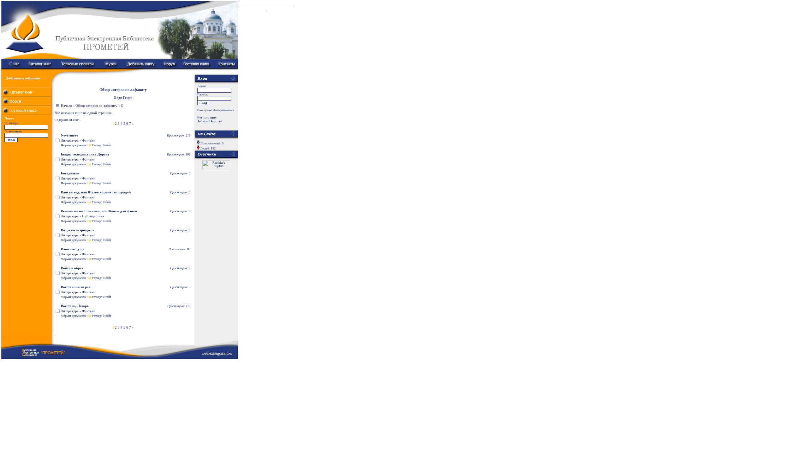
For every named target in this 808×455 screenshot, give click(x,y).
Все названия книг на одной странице (83, 113)
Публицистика (93, 216)
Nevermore (69, 135)
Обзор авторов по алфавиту (96, 105)
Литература (70, 140)
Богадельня (70, 173)
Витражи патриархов (77, 230)
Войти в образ (72, 268)
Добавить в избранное (23, 78)
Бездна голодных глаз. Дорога (85, 154)
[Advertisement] (26, 183)
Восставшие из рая (76, 287)
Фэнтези (88, 140)
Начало (66, 105)
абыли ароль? (209, 121)
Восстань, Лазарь (75, 306)
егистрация (207, 117)
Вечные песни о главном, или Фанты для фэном (99, 211)
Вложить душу (72, 249)
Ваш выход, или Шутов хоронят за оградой (96, 192)
